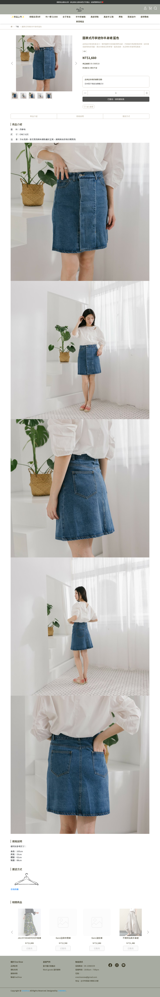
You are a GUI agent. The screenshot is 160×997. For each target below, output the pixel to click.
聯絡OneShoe (16, 977)
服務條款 (14, 973)
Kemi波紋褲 (97, 938)
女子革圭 (67, 16)
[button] (76, 63)
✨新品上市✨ (17, 16)
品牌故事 (14, 966)
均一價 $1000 (52, 16)
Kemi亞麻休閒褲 (63, 938)
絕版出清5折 (34, 16)
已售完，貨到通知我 (116, 99)
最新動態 (145, 16)
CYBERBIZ (62, 990)
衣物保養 (15, 889)
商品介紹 (34, 116)
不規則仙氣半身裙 (131, 938)
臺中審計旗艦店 (49, 966)
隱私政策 (14, 969)
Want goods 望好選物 (51, 969)
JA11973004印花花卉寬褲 (29, 938)
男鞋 (121, 16)
